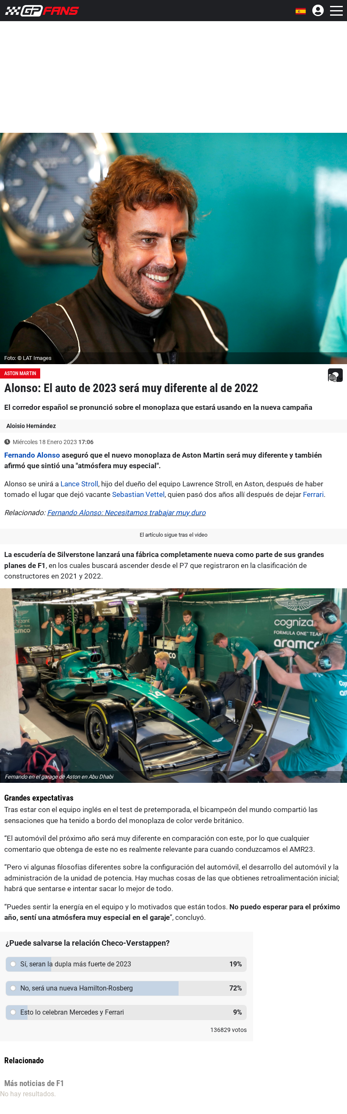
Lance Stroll (79, 484)
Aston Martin (20, 373)
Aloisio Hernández (31, 426)
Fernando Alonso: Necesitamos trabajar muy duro (126, 512)
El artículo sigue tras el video (173, 535)
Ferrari (313, 494)
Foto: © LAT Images (28, 358)
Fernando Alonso (32, 455)
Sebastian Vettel (138, 494)
